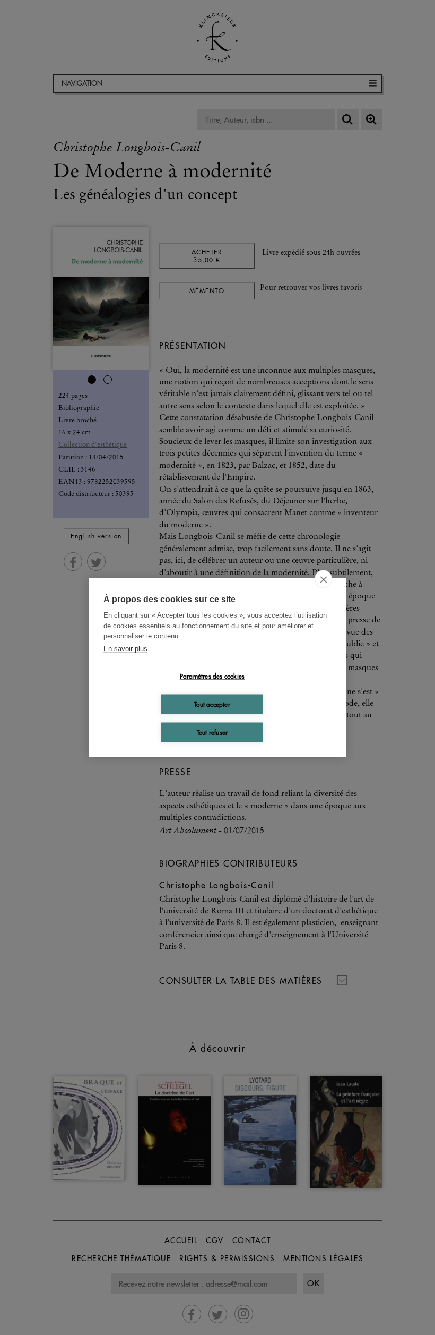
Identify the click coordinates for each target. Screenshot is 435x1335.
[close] (323, 579)
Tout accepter (212, 704)
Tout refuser (212, 732)
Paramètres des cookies (212, 676)
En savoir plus (125, 648)
